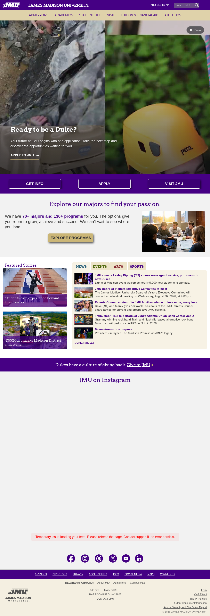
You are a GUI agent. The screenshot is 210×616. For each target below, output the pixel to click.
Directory (59, 574)
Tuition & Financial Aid (139, 15)
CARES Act (200, 594)
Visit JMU (174, 184)
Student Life (90, 15)
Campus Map (137, 582)
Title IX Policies (198, 598)
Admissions (38, 15)
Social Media (133, 574)
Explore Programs (70, 238)
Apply (104, 184)
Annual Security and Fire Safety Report (185, 607)
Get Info (34, 184)
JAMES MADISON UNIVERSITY (189, 611)
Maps (150, 574)
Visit (111, 15)
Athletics (172, 15)
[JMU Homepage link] (18, 601)
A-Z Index (41, 574)
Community (167, 574)
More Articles (84, 342)
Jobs (116, 574)
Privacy (78, 574)
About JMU (103, 582)
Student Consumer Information (190, 603)
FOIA (204, 590)
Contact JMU (105, 598)
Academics (64, 15)
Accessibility (98, 574)
